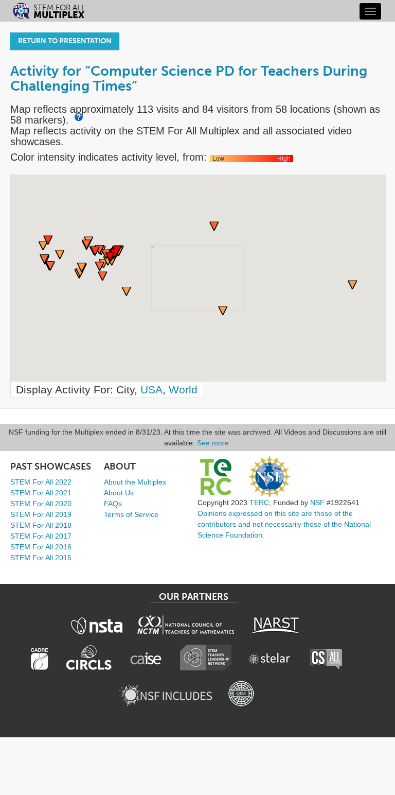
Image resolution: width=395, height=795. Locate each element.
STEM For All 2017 (40, 536)
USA (151, 389)
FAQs (113, 503)
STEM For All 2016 (40, 547)
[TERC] (216, 476)
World (183, 389)
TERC (259, 502)
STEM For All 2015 (40, 558)
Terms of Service (131, 514)
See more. (214, 443)
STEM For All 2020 (40, 503)
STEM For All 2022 (40, 482)
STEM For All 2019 (40, 514)
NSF (317, 502)
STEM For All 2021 (40, 493)
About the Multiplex (135, 482)
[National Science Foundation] (269, 476)
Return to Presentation (65, 41)
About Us (119, 493)
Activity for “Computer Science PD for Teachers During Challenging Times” (188, 78)
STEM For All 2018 (40, 525)
